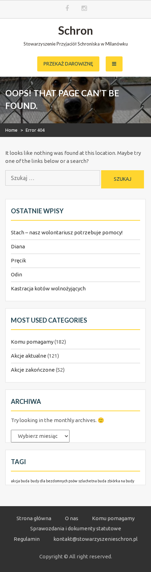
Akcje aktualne (28, 356)
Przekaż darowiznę (68, 64)
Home (11, 130)
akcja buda (20, 481)
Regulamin (27, 539)
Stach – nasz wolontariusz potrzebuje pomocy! (67, 232)
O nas (71, 518)
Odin (16, 274)
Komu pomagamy (32, 342)
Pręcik (18, 260)
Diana (18, 246)
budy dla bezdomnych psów (54, 481)
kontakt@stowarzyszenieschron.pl (95, 539)
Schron (75, 30)
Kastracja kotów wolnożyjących (48, 288)
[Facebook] (67, 9)
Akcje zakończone (33, 370)
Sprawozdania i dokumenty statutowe (75, 528)
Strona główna (34, 518)
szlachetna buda (92, 481)
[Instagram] (84, 9)
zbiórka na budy (120, 481)
